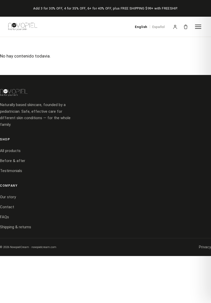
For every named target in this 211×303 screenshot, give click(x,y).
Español (158, 27)
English (141, 27)
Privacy (205, 247)
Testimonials (11, 170)
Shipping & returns (15, 227)
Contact (7, 207)
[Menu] (198, 26)
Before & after (12, 160)
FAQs (4, 217)
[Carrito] (185, 27)
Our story (8, 197)
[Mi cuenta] (175, 27)
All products (10, 150)
